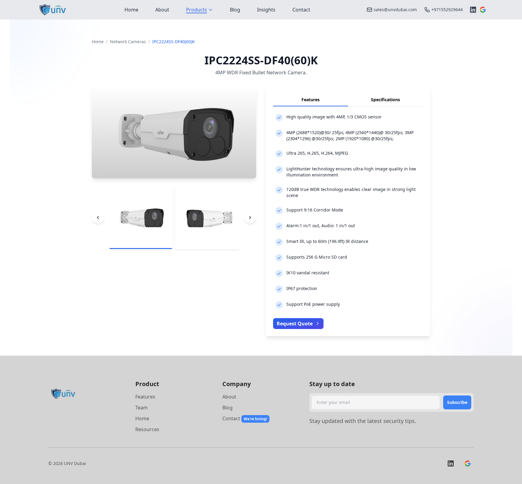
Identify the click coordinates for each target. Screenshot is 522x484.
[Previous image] (98, 217)
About (229, 396)
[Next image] (250, 217)
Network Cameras (128, 41)
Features (145, 396)
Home (98, 41)
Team (141, 407)
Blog (227, 407)
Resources (147, 429)
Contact (231, 418)
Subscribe (457, 402)
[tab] (141, 218)
